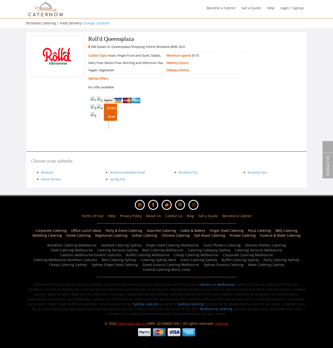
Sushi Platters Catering (222, 245)
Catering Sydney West (158, 259)
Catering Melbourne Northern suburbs (65, 259)
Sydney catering (191, 304)
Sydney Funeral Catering (224, 264)
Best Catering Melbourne (162, 250)
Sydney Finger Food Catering (114, 264)
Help (270, 8)
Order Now (112, 112)
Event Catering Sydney (199, 259)
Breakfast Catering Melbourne (72, 245)
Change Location (96, 23)
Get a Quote (251, 8)
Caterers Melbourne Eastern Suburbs (90, 255)
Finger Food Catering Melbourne (172, 245)
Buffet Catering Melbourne (148, 255)
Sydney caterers (146, 304)
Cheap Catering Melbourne (196, 255)
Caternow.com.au (132, 323)
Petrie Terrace (51, 179)
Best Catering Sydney (119, 259)
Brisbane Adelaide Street (127, 172)
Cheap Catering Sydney (68, 264)
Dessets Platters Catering (265, 245)
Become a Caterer (221, 8)
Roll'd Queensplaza (111, 39)
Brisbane (47, 172)
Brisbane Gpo (257, 172)
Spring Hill (117, 179)
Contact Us (327, 166)
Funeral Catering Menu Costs (166, 269)
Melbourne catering (216, 309)
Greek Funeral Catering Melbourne (170, 264)
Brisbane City (188, 172)
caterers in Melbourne (216, 284)
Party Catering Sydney (281, 259)
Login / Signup (292, 8)
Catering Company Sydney (209, 250)
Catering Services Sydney (117, 250)
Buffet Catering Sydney (240, 259)
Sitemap (221, 323)
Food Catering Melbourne (72, 250)
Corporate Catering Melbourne (248, 255)
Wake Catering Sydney (266, 264)
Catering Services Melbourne (258, 250)
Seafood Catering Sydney (121, 245)
